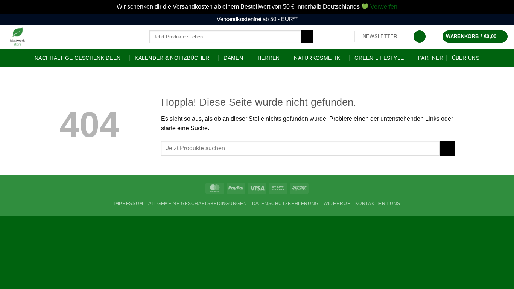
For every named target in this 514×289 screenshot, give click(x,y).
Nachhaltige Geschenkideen (77, 58)
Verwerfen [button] (383, 6)
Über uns (465, 58)
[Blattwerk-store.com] (72, 37)
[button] (380, 36)
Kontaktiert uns (377, 203)
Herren (268, 58)
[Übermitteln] (307, 36)
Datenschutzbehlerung (285, 203)
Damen (233, 58)
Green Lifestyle (379, 58)
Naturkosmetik (317, 58)
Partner (430, 58)
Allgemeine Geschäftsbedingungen (197, 203)
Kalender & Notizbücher (172, 58)
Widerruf (337, 203)
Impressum (128, 203)
